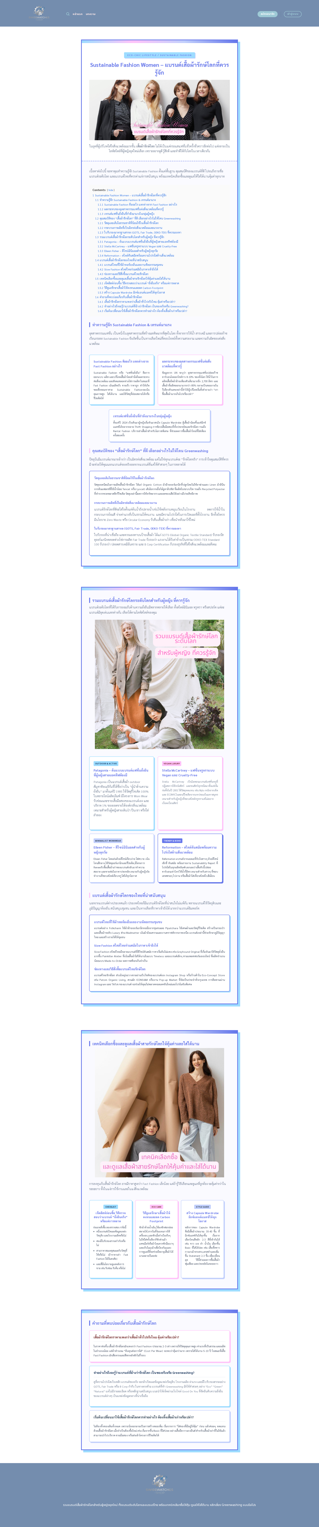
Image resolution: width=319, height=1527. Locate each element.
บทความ (91, 14)
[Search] (67, 14)
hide (111, 190)
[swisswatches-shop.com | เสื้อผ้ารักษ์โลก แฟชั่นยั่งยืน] (39, 13)
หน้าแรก (78, 14)
